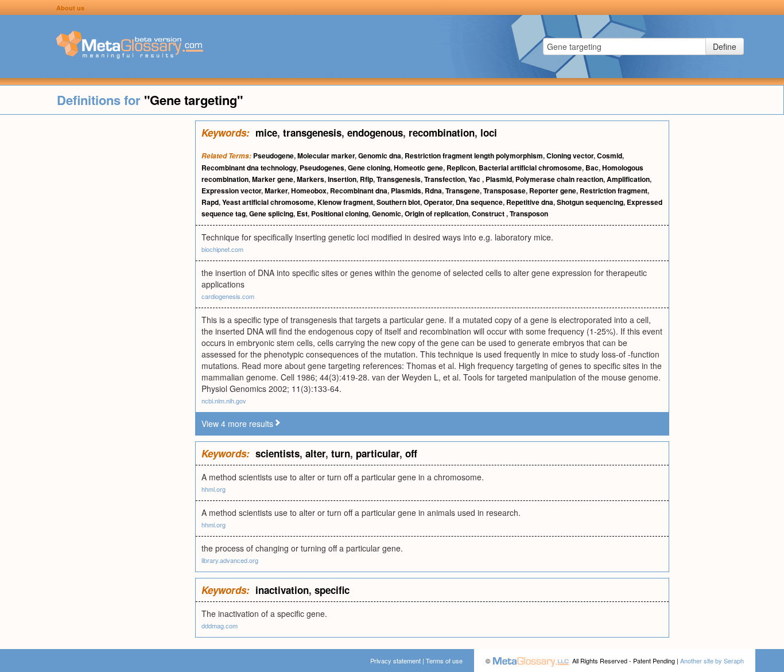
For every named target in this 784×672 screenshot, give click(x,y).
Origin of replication (436, 213)
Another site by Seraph (712, 660)
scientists (277, 453)
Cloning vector (569, 155)
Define (724, 46)
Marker (276, 190)
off (411, 453)
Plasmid (499, 179)
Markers (310, 179)
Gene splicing (271, 213)
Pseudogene (273, 155)
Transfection (444, 179)
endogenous (375, 132)
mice (266, 132)
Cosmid (609, 155)
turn (340, 453)
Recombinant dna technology (248, 167)
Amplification (628, 179)
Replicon (461, 167)
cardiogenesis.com (227, 296)
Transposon (529, 213)
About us (70, 7)
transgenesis (312, 132)
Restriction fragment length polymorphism (474, 155)
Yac (475, 179)
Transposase (504, 190)
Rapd (210, 202)
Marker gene (272, 179)
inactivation (282, 590)
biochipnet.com (222, 249)
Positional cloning (339, 213)
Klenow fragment (345, 202)
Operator (438, 202)
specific (332, 590)
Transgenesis (399, 179)
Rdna (433, 190)
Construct (489, 213)
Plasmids (406, 190)
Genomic (386, 213)
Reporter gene (552, 190)
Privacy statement (395, 660)
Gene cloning (369, 167)
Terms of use (444, 660)
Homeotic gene (418, 167)
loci (488, 132)
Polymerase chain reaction (559, 179)
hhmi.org (213, 489)
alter (315, 453)
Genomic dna (379, 155)
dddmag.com (219, 625)
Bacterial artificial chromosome (530, 167)
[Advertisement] (97, 293)
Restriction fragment (613, 190)
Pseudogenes (322, 167)
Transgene (462, 190)
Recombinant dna (358, 190)
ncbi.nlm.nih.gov (223, 400)
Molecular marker (326, 155)
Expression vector (231, 190)
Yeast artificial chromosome (268, 202)
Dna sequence (479, 202)
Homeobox (309, 190)
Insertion (342, 179)
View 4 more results (237, 423)
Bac (592, 167)
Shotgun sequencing (590, 202)
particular (377, 453)
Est (302, 213)
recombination (442, 132)
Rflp (366, 179)
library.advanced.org (229, 560)
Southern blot (398, 202)
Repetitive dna (529, 202)
